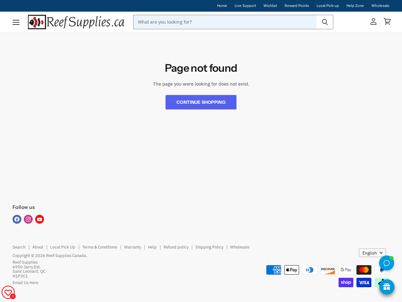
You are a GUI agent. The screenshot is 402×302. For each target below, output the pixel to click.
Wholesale (380, 5)
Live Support (245, 5)
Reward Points (297, 5)
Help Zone (355, 5)
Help (152, 247)
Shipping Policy (209, 247)
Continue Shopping (201, 102)
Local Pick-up (328, 5)
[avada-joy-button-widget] (386, 286)
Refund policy (176, 247)
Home (222, 5)
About (37, 247)
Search (19, 247)
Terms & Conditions (99, 247)
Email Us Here (25, 282)
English (369, 253)
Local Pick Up (62, 247)
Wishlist (270, 5)
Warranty (132, 247)
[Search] (325, 22)
